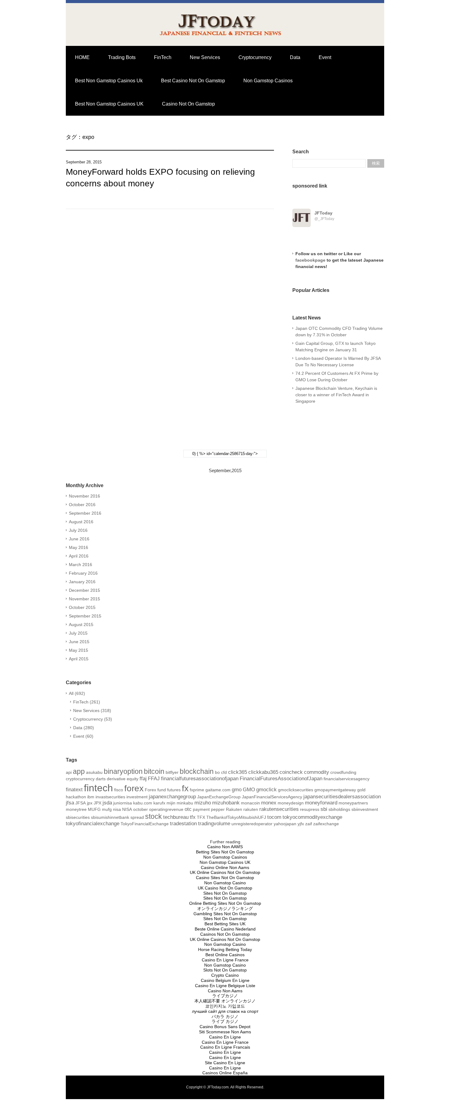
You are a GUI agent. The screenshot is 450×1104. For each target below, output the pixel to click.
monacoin (250, 802)
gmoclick (266, 790)
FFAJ (154, 778)
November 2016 (84, 496)
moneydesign (291, 802)
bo (217, 772)
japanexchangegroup (172, 797)
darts (101, 778)
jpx (89, 802)
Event (325, 57)
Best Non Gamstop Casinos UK (109, 103)
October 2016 (82, 504)
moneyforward (321, 803)
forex (134, 788)
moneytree (76, 809)
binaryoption (123, 771)
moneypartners (353, 802)
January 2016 (82, 581)
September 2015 (85, 616)
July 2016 (78, 530)
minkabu (185, 802)
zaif (308, 823)
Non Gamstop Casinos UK (225, 862)
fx (185, 788)
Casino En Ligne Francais (225, 1047)
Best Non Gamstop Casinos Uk (109, 80)
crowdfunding (343, 772)
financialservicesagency (346, 778)
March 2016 (80, 564)
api (69, 772)
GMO (249, 790)
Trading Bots (122, 57)
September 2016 (85, 513)
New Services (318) (92, 710)
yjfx (301, 823)
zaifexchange (326, 823)
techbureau (176, 817)
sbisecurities (78, 817)
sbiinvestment (364, 809)
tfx (193, 817)
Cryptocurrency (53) (92, 719)
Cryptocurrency (255, 57)
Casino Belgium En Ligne (225, 980)
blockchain (197, 771)
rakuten (250, 809)
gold (361, 789)
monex (268, 803)
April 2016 (78, 556)
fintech (98, 787)
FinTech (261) (86, 701)
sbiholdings (339, 809)
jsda (107, 803)
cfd (224, 772)
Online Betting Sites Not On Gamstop (225, 903)
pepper (218, 809)
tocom (274, 817)
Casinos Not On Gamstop (225, 934)
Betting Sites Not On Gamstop (225, 851)
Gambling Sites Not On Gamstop (225, 913)
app (79, 771)
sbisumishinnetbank (110, 817)
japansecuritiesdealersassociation (342, 797)
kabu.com (142, 802)
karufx (159, 802)
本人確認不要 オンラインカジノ (225, 1000)
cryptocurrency (80, 778)
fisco (118, 789)
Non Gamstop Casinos (268, 80)
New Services (205, 57)
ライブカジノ (225, 995)
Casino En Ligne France (225, 959)
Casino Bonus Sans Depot (225, 1026)
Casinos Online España (225, 1072)
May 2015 (78, 650)
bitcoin (154, 771)
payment (201, 809)
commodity (316, 772)
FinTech (162, 57)
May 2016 (78, 547)
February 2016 (83, 573)
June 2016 (79, 538)
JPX (97, 802)
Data (295, 57)
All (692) (77, 693)
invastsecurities (110, 796)
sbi (324, 809)
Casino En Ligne (225, 1037)
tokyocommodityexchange (312, 817)
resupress (309, 809)
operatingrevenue (166, 809)
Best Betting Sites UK (225, 923)
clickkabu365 (263, 772)
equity (132, 778)
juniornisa (122, 802)
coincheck (291, 772)
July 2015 (78, 633)
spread (137, 817)
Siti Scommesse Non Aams (225, 1031)
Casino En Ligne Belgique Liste (225, 985)
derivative (116, 778)
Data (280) (83, 727)
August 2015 (81, 624)
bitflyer (172, 772)
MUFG (94, 809)
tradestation (183, 823)
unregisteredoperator (251, 823)
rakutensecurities (279, 809)
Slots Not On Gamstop (225, 970)
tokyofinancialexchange (92, 823)
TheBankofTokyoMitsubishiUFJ (236, 817)
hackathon (76, 796)
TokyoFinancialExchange (145, 823)
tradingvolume (214, 823)
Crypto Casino (225, 975)
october (140, 809)
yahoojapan (285, 823)
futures (174, 789)
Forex (150, 789)
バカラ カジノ (225, 1016)
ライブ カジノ (225, 1021)
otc (188, 809)
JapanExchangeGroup (219, 796)
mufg (107, 809)
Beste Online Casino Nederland (225, 929)
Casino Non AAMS (225, 846)
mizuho (202, 803)
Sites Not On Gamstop (225, 893)
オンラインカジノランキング (225, 908)
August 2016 (81, 521)
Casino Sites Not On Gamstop (225, 877)
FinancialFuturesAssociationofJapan (281, 778)
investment (137, 796)
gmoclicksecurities (295, 789)
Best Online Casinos (225, 954)
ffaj (143, 778)
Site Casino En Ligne (225, 1062)
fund (161, 789)
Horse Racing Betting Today (225, 949)
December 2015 (84, 590)
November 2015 (84, 598)
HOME (82, 57)
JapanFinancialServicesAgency (272, 796)
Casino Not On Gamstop (188, 103)
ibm (90, 796)
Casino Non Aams (225, 990)
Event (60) (83, 736)
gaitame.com (218, 789)
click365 (237, 772)
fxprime (197, 789)
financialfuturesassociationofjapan (199, 778)
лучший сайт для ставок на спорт (225, 1011)
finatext (74, 790)
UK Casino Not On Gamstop (225, 888)
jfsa (70, 803)
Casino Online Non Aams (225, 867)
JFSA (80, 802)
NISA (127, 809)
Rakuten (234, 809)
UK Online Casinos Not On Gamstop (225, 872)
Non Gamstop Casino (225, 882)
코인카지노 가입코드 (225, 1006)
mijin (171, 802)
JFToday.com (218, 1087)
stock (153, 816)
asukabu (94, 772)
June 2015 (79, 641)
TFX (201, 817)
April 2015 (78, 658)
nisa (117, 809)
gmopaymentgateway (335, 789)
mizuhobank (226, 803)
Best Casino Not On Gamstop (193, 80)
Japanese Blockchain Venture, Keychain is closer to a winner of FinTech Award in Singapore (336, 395)
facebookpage (310, 260)
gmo (237, 790)
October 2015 (82, 607)
